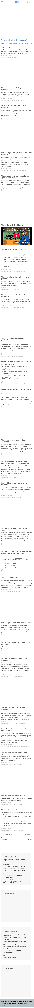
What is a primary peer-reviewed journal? (27, 837)
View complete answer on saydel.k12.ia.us (11, 100)
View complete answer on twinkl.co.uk (10, 546)
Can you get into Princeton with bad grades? (15, 868)
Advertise (3, 1003)
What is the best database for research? (13, 881)
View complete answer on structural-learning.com (13, 723)
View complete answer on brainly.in (9, 477)
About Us (14, 1003)
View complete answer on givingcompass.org (12, 830)
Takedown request (7, 55)
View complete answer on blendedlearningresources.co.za (15, 746)
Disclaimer (20, 1003)
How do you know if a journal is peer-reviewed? (15, 866)
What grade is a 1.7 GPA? (10, 879)
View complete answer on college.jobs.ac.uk (12, 356)
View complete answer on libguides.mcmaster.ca (13, 271)
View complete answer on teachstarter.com (11, 409)
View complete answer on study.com (10, 57)
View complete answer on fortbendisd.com (11, 764)
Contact (9, 1003)
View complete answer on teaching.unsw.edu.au (12, 804)
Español (30, 2)
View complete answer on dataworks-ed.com (12, 456)
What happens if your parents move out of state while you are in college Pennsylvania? (11, 837)
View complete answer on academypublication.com (13, 170)
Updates (3, 1005)
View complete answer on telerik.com (10, 653)
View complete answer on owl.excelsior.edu (11, 637)
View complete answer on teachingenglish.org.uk (13, 192)
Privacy (26, 1003)
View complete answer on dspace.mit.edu (11, 591)
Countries (10, 43)
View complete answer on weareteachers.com (12, 571)
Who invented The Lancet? (10, 883)
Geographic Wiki (17, 43)
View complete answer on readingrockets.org (12, 289)
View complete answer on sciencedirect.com (12, 676)
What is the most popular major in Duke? (14, 870)
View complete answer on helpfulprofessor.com (12, 307)
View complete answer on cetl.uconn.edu (11, 497)
